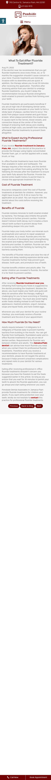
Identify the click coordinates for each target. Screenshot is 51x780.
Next (39, 406)
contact (34, 398)
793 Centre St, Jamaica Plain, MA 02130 (27, 2)
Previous (14, 406)
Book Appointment (38, 777)
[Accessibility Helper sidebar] (3, 21)
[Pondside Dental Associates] (25, 14)
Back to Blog (27, 406)
